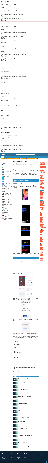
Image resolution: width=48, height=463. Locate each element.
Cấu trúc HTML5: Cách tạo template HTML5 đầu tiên (7, 183)
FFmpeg (41, 241)
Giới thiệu (3, 454)
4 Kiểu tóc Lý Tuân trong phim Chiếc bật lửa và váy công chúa (7, 208)
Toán (41, 253)
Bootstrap (19, 158)
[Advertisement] (7, 232)
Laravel (41, 193)
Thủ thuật (13, 156)
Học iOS (41, 231)
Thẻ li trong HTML (6, 176)
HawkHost (4, 167)
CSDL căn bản (42, 203)
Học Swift (41, 218)
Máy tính (10, 454)
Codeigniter (41, 192)
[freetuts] (7, 154)
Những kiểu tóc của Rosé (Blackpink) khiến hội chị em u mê (8, 218)
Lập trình (3, 156)
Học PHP (18, 454)
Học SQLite (41, 207)
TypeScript (41, 182)
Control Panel (42, 239)
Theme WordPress (42, 163)
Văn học (41, 255)
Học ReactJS (42, 187)
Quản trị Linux (42, 170)
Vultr (3, 164)
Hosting (10, 156)
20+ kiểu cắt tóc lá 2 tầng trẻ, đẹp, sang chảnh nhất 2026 (7, 194)
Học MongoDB (42, 202)
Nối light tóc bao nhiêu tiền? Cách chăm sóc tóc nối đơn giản (8, 197)
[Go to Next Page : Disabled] (38, 162)
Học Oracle (41, 204)
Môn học (19, 156)
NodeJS (37, 158)
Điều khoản (3, 458)
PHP (21, 158)
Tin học (16, 156)
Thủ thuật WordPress (43, 167)
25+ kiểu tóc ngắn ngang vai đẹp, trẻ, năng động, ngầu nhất (8, 202)
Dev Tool (41, 240)
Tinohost (4, 163)
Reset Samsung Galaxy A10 (18, 373)
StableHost (4, 166)
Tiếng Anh (41, 252)
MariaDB (41, 209)
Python (26, 158)
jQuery (16, 158)
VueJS (41, 184)
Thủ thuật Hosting (42, 171)
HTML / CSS (9, 158)
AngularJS (41, 176)
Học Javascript (19, 456)
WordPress (6, 156)
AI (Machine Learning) (43, 227)
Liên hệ (3, 456)
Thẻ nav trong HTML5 (7, 178)
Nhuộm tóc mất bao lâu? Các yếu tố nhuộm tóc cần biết (7, 200)
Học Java (18, 458)
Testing (41, 238)
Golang (41, 221)
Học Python (18, 457)
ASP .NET (41, 225)
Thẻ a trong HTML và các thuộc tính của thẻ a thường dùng (8, 189)
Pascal (41, 214)
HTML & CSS (42, 180)
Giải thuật (5, 158)
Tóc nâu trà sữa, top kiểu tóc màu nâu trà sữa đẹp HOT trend (8, 205)
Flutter (41, 234)
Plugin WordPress (42, 164)
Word (41, 245)
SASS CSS (41, 183)
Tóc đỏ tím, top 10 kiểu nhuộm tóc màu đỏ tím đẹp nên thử (7, 213)
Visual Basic (41, 224)
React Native (42, 230)
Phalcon (41, 194)
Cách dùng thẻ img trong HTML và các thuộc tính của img (8, 186)
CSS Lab (41, 258)
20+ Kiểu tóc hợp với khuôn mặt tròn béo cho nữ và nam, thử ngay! (8, 216)
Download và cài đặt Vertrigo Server (8, 174)
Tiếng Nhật (41, 254)
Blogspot (41, 198)
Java (23, 158)
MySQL (34, 158)
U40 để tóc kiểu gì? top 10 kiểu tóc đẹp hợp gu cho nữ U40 (7, 210)
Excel (41, 244)
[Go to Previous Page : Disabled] (36, 162)
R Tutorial (41, 226)
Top (46, 461)
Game (10, 456)
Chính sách (3, 457)
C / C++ (3, 158)
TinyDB (41, 208)
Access (41, 248)
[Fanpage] (44, 154)
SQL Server (30, 158)
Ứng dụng (10, 458)
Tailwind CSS (42, 188)
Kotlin (41, 220)
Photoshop (41, 249)
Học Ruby (41, 217)
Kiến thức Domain (42, 172)
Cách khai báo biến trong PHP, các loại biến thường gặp (7, 172)
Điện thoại (10, 457)
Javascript (13, 158)
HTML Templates (42, 162)
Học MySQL (41, 201)
